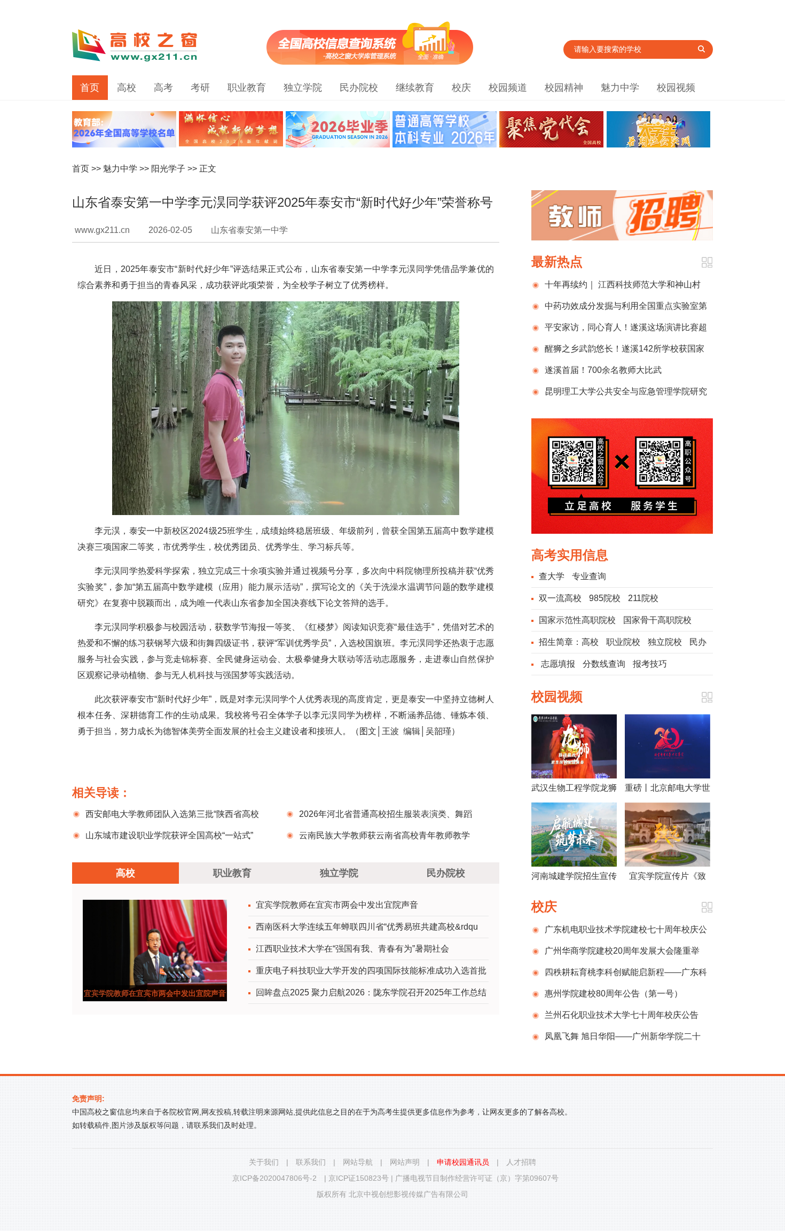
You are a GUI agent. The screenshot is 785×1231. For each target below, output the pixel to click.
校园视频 (676, 87)
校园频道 (508, 87)
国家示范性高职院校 (577, 620)
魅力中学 (620, 87)
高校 (126, 87)
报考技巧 (650, 663)
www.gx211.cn (102, 230)
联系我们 (311, 1162)
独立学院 (303, 87)
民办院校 (359, 87)
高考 (163, 87)
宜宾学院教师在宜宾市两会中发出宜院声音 (337, 904)
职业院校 (623, 641)
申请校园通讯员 (463, 1162)
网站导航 (358, 1162)
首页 (89, 87)
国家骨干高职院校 (657, 620)
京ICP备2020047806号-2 (274, 1178)
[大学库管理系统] (369, 61)
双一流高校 (560, 598)
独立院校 (665, 641)
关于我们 (264, 1162)
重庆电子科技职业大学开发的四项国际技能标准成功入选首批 (371, 970)
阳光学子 (168, 168)
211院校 (643, 598)
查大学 (551, 576)
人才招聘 (521, 1162)
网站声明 (405, 1162)
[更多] (707, 262)
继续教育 (415, 87)
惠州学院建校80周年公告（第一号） (613, 993)
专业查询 (589, 576)
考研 (200, 87)
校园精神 (564, 87)
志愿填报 (558, 663)
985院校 (605, 598)
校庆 (461, 87)
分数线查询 (604, 663)
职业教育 (246, 87)
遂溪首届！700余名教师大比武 (603, 370)
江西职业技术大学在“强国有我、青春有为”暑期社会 (352, 948)
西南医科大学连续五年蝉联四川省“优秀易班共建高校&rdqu (367, 926)
